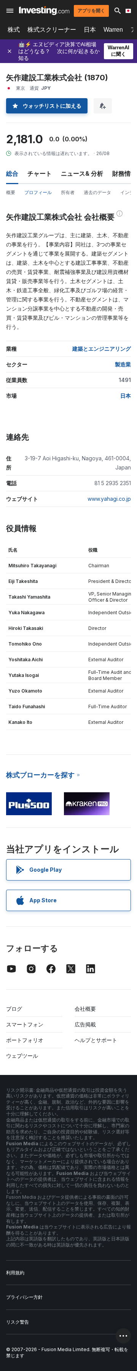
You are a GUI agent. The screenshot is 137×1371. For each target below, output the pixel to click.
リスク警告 (17, 1322)
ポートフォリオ (24, 1040)
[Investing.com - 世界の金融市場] (44, 10)
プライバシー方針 (24, 1297)
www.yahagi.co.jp (109, 498)
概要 (10, 192)
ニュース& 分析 (82, 173)
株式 (14, 29)
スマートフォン (24, 1024)
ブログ (14, 1008)
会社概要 (85, 1008)
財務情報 (124, 173)
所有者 (68, 192)
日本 (90, 29)
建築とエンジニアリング (101, 348)
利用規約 (15, 1272)
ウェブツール (22, 1055)
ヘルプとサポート (96, 1040)
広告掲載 (85, 1024)
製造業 (123, 364)
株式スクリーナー (51, 29)
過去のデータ (97, 192)
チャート (39, 173)
